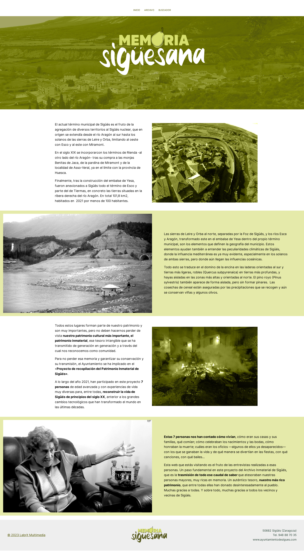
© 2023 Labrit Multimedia (26, 535)
